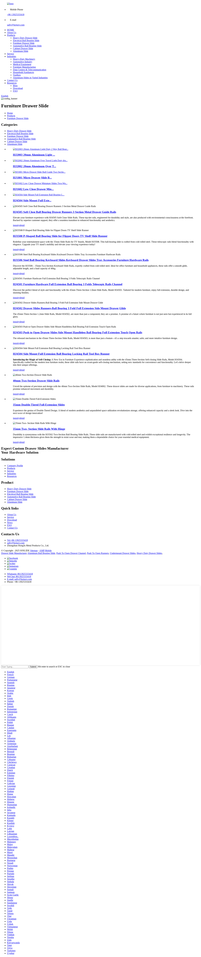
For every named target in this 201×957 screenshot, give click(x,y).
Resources (12, 83)
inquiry (16, 225)
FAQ (15, 91)
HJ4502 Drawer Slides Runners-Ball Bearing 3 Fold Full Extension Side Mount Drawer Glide (69, 308)
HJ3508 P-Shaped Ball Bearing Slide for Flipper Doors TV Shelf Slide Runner (60, 236)
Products (11, 35)
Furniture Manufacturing (24, 67)
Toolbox (17, 75)
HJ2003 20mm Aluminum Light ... (34, 154)
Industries (11, 56)
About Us (11, 32)
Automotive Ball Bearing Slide (27, 46)
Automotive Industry (22, 61)
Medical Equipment (22, 64)
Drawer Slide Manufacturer (13, 553)
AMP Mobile (45, 550)
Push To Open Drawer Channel (71, 553)
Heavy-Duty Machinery (24, 59)
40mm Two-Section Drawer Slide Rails (36, 380)
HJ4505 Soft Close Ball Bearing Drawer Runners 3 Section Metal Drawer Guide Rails (64, 212)
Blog (15, 85)
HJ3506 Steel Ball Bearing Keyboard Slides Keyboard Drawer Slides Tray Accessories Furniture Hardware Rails (81, 260)
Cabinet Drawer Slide (23, 48)
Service (10, 53)
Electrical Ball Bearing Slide (26, 40)
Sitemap (34, 550)
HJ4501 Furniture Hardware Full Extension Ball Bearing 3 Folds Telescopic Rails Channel (67, 284)
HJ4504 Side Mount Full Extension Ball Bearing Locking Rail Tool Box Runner (61, 353)
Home (10, 113)
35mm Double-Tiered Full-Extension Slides (39, 404)
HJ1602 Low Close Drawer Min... (33, 189)
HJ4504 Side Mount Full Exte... (32, 200)
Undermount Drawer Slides (123, 553)
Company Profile (15, 465)
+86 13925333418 (15, 14)
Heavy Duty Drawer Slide (25, 38)
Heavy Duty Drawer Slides (149, 553)
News (10, 522)
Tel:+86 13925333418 (17, 540)
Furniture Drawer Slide (23, 43)
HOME (10, 30)
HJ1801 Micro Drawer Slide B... (32, 177)
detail (22, 225)
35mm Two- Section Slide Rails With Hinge (39, 428)
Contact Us (12, 80)
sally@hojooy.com (15, 25)
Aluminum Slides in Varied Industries (30, 77)
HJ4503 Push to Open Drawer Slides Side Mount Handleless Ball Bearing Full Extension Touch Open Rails (77, 332)
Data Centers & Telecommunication (29, 69)
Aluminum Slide (20, 51)
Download (18, 88)
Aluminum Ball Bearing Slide (41, 553)
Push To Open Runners (98, 553)
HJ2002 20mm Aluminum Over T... (34, 166)
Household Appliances (23, 72)
